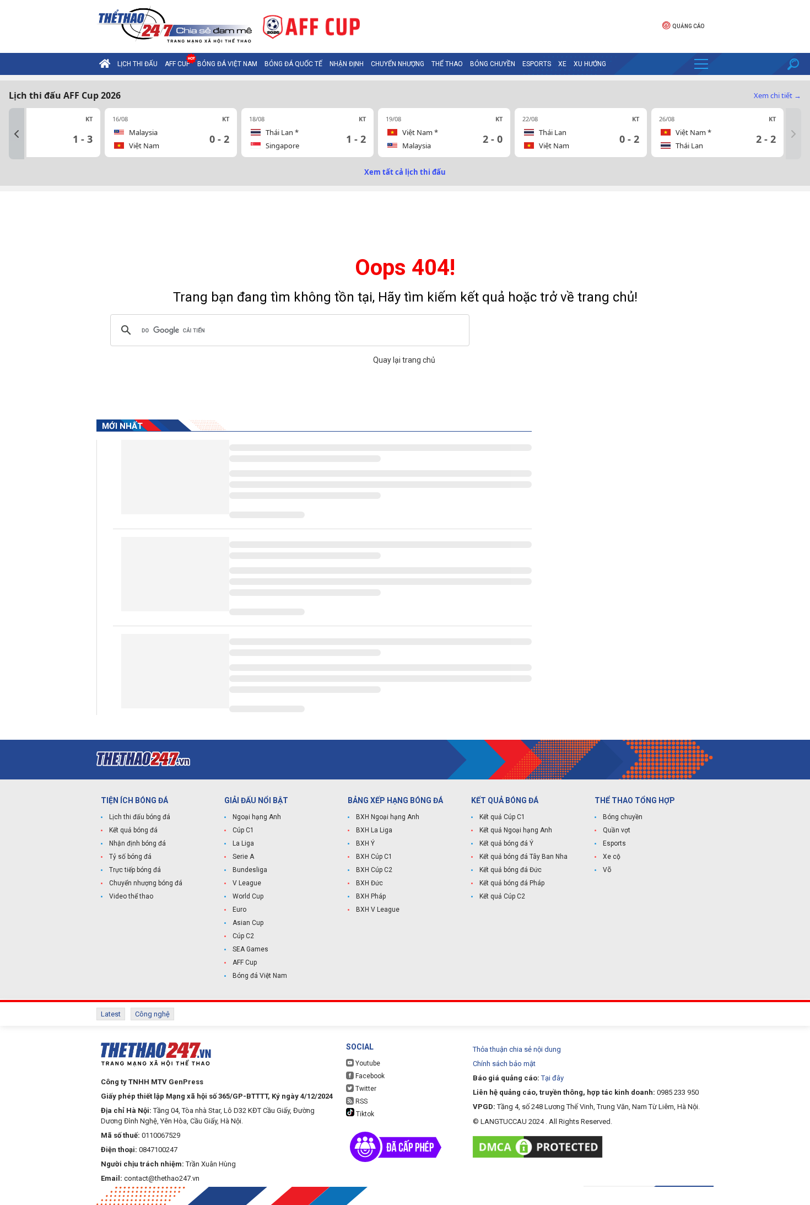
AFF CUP (177, 64)
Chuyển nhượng (397, 64)
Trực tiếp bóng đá (135, 870)
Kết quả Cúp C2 (502, 896)
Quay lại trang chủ (405, 360)
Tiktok (364, 1114)
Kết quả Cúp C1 (502, 817)
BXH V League (377, 909)
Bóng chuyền (492, 64)
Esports (536, 64)
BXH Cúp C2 (374, 870)
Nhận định (347, 64)
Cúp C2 (243, 936)
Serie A (243, 856)
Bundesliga (250, 870)
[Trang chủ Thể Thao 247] (104, 64)
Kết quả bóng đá (133, 830)
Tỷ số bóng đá (130, 856)
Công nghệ (152, 1014)
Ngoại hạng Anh (257, 817)
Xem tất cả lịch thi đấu (405, 172)
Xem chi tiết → (777, 95)
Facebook (369, 1076)
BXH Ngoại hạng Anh (387, 817)
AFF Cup (245, 962)
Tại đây (552, 1078)
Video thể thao (131, 896)
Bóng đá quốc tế (293, 64)
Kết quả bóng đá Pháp (511, 883)
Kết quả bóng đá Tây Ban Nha (523, 856)
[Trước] (16, 133)
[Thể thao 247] (174, 26)
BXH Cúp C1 (374, 856)
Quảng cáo (688, 26)
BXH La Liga (374, 830)
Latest (111, 1014)
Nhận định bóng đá (137, 843)
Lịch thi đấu (137, 64)
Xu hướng (590, 64)
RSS (361, 1101)
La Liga (243, 843)
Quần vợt (616, 830)
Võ (607, 870)
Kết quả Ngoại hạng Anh (515, 830)
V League (247, 883)
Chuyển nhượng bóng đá (145, 883)
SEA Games (250, 949)
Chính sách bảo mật (504, 1063)
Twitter (365, 1089)
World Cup (248, 896)
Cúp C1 (243, 830)
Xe (562, 64)
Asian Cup (248, 923)
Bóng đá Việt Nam (227, 64)
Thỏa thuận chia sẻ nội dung (517, 1049)
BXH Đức (369, 883)
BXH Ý (365, 843)
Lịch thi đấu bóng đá (139, 817)
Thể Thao (447, 64)
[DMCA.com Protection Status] (540, 1146)
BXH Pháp (371, 896)
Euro (239, 909)
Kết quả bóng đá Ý (506, 843)
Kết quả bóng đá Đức (510, 870)
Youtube (367, 1063)
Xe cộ (611, 856)
